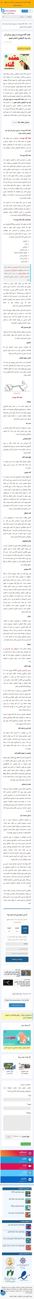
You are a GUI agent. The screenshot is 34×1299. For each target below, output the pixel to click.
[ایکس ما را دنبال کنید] (30, 1173)
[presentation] (3, 1069)
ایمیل (29, 1104)
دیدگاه (28, 1113)
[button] (1, 2)
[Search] (3, 17)
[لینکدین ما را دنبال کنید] (30, 1179)
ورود (31, 1296)
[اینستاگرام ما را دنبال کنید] (30, 1153)
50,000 (25, 929)
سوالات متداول (13, 1296)
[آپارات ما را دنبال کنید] (30, 1166)
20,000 (17, 929)
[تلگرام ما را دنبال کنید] (30, 1159)
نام (29, 1095)
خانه (30, 24)
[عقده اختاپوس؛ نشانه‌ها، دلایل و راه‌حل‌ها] (24, 1066)
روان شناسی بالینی (17, 994)
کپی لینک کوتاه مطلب (17, 1005)
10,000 (9, 929)
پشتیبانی (20, 1296)
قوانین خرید (26, 1296)
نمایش (14, 122)
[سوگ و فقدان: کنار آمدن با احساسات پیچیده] (10, 1066)
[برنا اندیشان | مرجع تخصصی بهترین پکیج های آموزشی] (8, 11)
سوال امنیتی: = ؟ (21, 1136)
